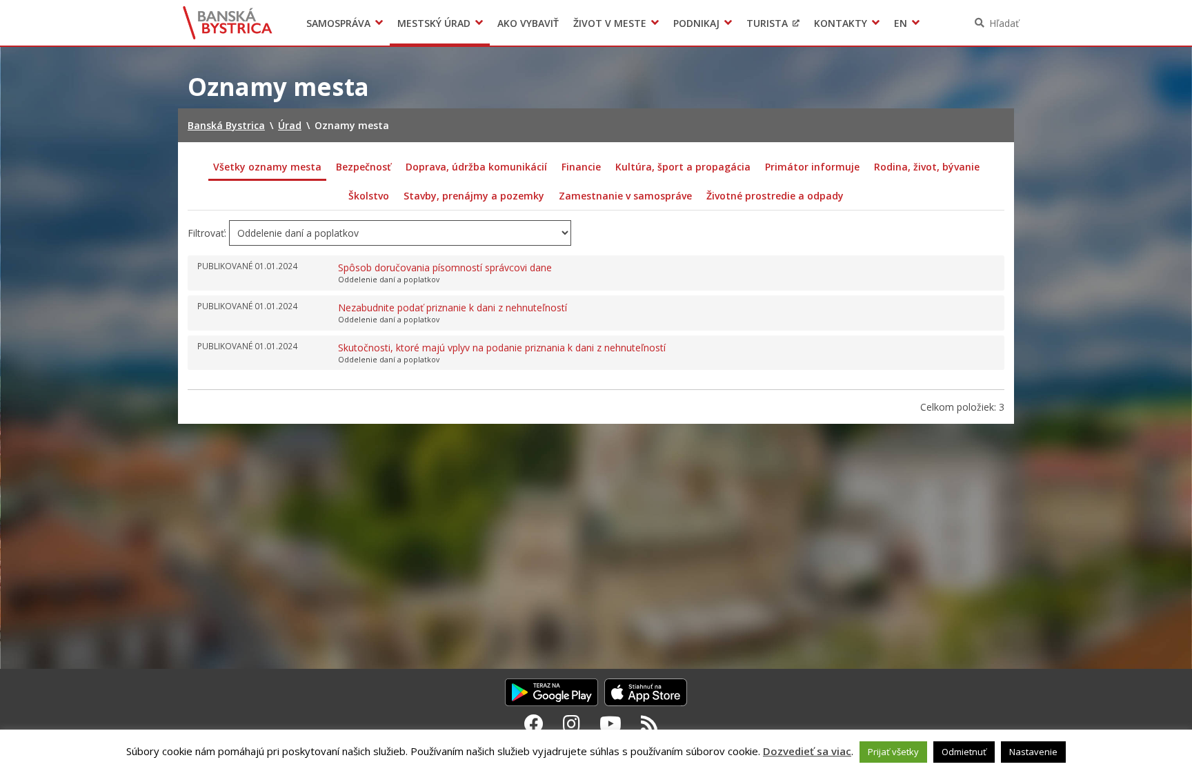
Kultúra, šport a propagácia (683, 166)
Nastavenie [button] (1033, 751)
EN (900, 23)
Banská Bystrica (228, 23)
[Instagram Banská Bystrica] (571, 723)
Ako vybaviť (528, 23)
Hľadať (1004, 23)
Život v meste (609, 23)
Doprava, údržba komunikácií (476, 166)
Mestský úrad (433, 23)
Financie (581, 166)
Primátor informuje (812, 166)
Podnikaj (696, 23)
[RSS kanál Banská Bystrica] (649, 723)
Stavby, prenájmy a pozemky (474, 195)
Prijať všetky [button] (893, 751)
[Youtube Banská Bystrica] (610, 723)
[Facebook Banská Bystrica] (534, 723)
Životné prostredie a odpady (775, 195)
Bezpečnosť (363, 166)
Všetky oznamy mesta (267, 166)
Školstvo (368, 195)
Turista (767, 23)
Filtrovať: (207, 233)
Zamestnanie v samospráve (625, 195)
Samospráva (338, 23)
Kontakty (840, 23)
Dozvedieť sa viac (807, 751)
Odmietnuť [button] (964, 751)
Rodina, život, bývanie (927, 166)
